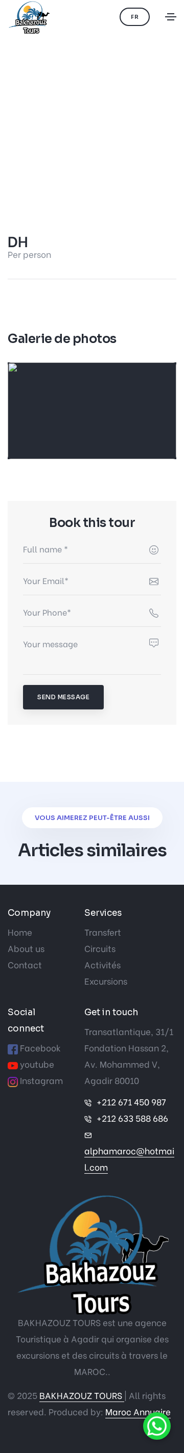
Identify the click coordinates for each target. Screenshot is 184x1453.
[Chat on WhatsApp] (158, 1427)
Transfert (102, 932)
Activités (102, 964)
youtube (37, 1064)
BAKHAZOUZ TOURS (81, 1395)
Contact (25, 964)
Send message (63, 697)
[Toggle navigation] (170, 16)
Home (20, 932)
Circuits (100, 948)
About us (26, 948)
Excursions (105, 980)
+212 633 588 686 (132, 1118)
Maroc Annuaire (138, 1411)
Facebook (40, 1047)
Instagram (41, 1080)
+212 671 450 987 (131, 1101)
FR (135, 16)
